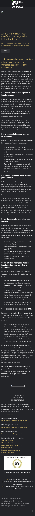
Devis (5, 50)
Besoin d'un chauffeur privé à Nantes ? (14, 420)
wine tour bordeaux (7, 452)
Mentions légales (15, 498)
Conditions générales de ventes (11, 501)
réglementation (6, 503)
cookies (22, 506)
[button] (2, 3)
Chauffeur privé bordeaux (9, 506)
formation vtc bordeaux (21, 503)
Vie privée (4, 498)
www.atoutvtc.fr (8, 414)
